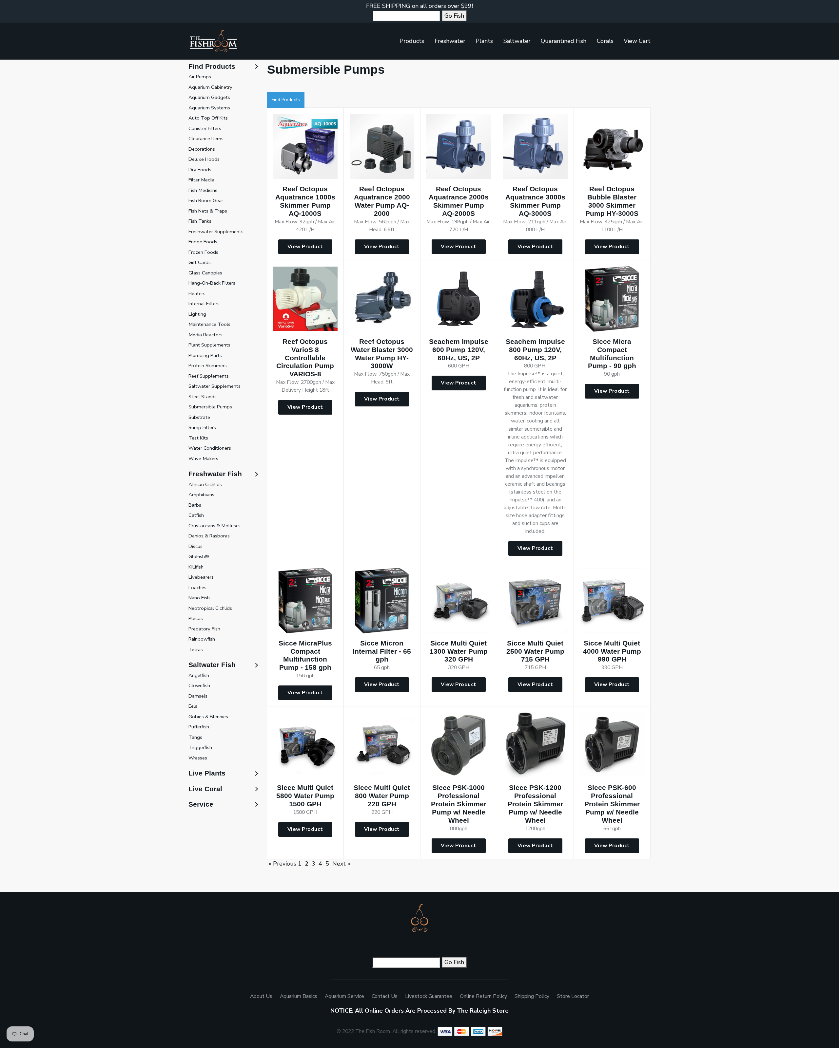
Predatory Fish (204, 629)
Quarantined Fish (563, 41)
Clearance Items (206, 138)
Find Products (286, 100)
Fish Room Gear (205, 200)
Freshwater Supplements (216, 231)
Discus (195, 546)
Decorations (201, 149)
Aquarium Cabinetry (210, 87)
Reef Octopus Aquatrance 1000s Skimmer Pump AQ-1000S (305, 201)
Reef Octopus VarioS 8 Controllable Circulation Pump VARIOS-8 (305, 358)
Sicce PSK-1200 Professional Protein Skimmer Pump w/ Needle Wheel (535, 804)
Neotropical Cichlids (210, 608)
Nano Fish (199, 597)
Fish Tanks (199, 221)
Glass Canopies (205, 273)
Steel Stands (202, 396)
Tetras (195, 649)
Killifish (196, 567)
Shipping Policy (532, 996)
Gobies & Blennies (208, 716)
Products (412, 41)
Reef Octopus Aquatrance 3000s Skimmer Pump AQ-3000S (535, 201)
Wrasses (197, 758)
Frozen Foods (203, 252)
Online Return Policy (483, 996)
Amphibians (201, 494)
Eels (192, 706)
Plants (484, 41)
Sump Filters (202, 427)
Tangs (195, 737)
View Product (305, 246)
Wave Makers (203, 458)
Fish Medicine (203, 190)
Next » (341, 864)
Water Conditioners (209, 448)
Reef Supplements (208, 376)
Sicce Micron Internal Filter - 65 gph (382, 651)
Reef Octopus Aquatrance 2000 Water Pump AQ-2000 (382, 201)
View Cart (637, 41)
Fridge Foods (202, 241)
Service (200, 804)
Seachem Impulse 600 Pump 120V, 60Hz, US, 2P (458, 350)
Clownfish (199, 685)
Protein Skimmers (207, 365)
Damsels (197, 696)
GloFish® (198, 556)
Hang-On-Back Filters (211, 283)
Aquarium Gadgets (209, 97)
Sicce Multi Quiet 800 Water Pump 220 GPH (382, 796)
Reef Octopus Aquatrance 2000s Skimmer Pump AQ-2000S (459, 201)
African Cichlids (205, 484)
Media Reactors (205, 334)
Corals (605, 41)
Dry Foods (199, 169)
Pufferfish (198, 726)
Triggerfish (200, 747)
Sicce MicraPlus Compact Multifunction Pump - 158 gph (305, 655)
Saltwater (517, 41)
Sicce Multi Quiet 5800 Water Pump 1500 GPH (305, 796)
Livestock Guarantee (428, 996)
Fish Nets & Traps (207, 211)
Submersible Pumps (210, 406)
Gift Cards (199, 262)
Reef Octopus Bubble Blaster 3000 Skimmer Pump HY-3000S (611, 201)
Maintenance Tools (209, 324)
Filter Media (201, 180)
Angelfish (198, 675)
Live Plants (206, 773)
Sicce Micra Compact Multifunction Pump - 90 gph (612, 354)
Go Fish (454, 16)
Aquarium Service (344, 996)
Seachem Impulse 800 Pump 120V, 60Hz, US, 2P (535, 350)
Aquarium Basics (298, 996)
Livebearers (201, 577)
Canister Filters (204, 128)
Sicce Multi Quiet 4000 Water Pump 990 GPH (612, 651)
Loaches (197, 587)
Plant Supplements (209, 345)
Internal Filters (204, 303)
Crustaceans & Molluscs (214, 525)
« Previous (282, 864)
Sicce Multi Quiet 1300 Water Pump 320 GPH (459, 651)
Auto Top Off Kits (208, 118)
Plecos (195, 618)
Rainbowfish (201, 639)
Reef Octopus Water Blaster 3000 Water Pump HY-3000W (382, 354)
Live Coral (205, 789)
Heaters (196, 293)
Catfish (196, 515)
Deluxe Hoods (204, 159)
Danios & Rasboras (209, 536)
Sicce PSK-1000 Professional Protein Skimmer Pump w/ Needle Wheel (458, 804)
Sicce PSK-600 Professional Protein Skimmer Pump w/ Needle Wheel (612, 804)
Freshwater (450, 41)
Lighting (197, 314)
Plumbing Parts (205, 355)
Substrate (199, 417)
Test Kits (198, 438)
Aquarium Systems (209, 107)
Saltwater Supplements (214, 386)
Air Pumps (199, 76)
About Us (261, 996)
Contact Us (385, 996)
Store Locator (573, 996)
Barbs (194, 505)
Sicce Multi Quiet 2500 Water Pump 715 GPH (535, 651)
